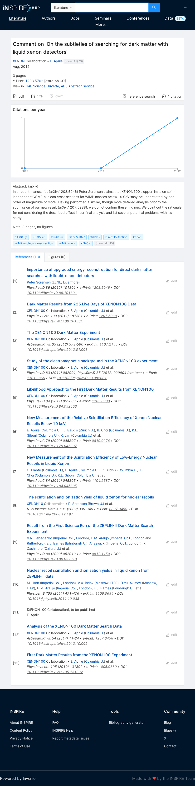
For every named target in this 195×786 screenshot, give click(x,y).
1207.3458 (104, 638)
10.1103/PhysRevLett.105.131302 (55, 672)
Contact (170, 746)
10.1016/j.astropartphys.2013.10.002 (57, 643)
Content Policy (21, 730)
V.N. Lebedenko (39, 538)
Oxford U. (52, 548)
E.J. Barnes (55, 543)
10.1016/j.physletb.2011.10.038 (53, 599)
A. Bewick (97, 543)
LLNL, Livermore (65, 282)
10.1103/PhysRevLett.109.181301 (55, 321)
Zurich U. (87, 430)
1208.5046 (101, 287)
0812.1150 (101, 554)
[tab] (27, 257)
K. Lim (65, 435)
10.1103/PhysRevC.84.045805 (52, 486)
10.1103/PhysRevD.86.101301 (52, 293)
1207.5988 (108, 316)
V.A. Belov (85, 583)
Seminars (103, 18)
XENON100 (36, 311)
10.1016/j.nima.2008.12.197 (50, 514)
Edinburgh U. (76, 543)
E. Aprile (56, 61)
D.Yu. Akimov (131, 583)
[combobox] (112, 7)
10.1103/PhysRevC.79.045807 (52, 446)
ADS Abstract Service (77, 86)
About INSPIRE (21, 722)
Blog (167, 722)
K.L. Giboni (66, 475)
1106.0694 (104, 593)
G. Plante (34, 470)
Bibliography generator (127, 722)
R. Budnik (109, 470)
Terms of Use (20, 746)
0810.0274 (101, 441)
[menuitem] (185, 7)
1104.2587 (101, 480)
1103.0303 (101, 401)
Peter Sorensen (39, 282)
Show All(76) (74, 61)
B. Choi (102, 430)
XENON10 (35, 504)
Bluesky (170, 730)
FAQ (55, 722)
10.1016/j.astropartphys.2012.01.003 (57, 349)
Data (169, 18)
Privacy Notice (21, 738)
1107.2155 (108, 344)
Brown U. (96, 504)
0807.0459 (118, 509)
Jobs (75, 18)
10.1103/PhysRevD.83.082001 (82, 378)
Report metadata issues (70, 738)
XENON (19, 61)
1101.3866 (36, 378)
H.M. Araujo (100, 538)
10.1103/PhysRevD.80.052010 (52, 559)
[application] (97, 145)
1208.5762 (34, 81)
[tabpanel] (97, 473)
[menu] (178, 7)
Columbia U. (94, 311)
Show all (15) (105, 243)
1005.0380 (108, 667)
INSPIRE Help (62, 730)
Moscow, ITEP (106, 583)
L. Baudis (70, 430)
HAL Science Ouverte (42, 86)
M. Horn (33, 583)
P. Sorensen (77, 504)
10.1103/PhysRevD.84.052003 (52, 406)
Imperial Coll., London (71, 538)
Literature (17, 18)
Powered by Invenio (18, 778)
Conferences (138, 18)
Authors (49, 18)
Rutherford (35, 543)
